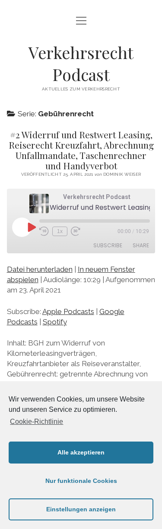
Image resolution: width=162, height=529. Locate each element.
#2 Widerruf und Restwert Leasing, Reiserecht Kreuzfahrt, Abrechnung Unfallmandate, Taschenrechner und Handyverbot (81, 149)
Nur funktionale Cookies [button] (81, 480)
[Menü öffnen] (81, 21)
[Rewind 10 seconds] (44, 231)
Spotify (55, 321)
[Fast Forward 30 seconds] (75, 231)
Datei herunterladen (40, 269)
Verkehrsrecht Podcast (81, 63)
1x (60, 231)
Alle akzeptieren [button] (81, 452)
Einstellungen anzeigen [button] (81, 509)
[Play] (31, 227)
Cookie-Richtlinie (36, 421)
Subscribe (107, 245)
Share (141, 245)
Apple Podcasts (68, 311)
